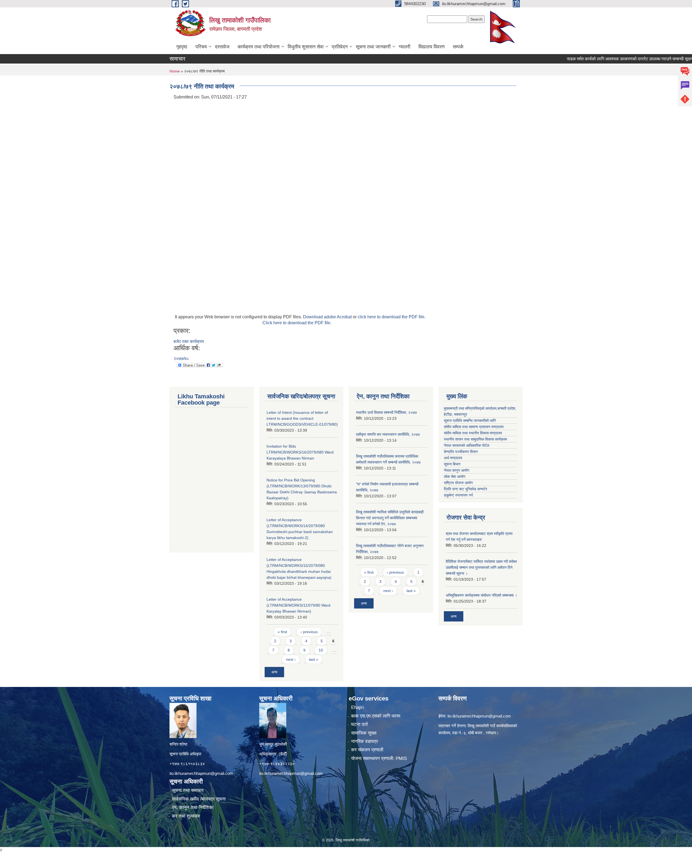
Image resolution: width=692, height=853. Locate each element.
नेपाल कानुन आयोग (456, 470)
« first (282, 632)
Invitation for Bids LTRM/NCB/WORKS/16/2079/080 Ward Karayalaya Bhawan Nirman (300, 452)
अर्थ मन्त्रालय (453, 458)
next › (291, 659)
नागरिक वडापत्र (364, 741)
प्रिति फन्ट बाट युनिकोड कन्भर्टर (465, 489)
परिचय (201, 46)
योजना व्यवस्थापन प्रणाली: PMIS (379, 758)
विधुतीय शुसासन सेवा (306, 46)
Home (174, 71)
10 (321, 650)
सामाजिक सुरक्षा (364, 733)
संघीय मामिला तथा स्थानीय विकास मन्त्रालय (473, 433)
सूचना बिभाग (452, 464)
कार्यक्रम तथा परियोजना (259, 46)
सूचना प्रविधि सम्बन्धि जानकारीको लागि (470, 420)
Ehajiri (357, 707)
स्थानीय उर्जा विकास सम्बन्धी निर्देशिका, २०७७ (386, 412)
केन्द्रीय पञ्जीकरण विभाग (461, 451)
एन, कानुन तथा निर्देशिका (193, 807)
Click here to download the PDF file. (296, 322)
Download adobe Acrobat (328, 317)
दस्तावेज (222, 46)
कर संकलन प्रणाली (367, 749)
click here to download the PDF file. (391, 317)
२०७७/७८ (181, 358)
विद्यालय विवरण (431, 46)
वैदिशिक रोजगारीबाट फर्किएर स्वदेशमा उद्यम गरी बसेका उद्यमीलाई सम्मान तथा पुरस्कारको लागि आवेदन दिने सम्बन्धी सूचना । (481, 567)
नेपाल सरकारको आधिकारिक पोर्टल (466, 445)
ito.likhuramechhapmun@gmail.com (201, 773)
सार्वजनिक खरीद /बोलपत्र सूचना (199, 799)
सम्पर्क (458, 46)
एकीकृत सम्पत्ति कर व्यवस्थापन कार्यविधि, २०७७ (388, 434)
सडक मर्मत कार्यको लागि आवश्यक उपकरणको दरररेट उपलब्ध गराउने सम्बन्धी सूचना (605, 59)
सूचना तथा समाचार (188, 790)
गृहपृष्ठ (181, 46)
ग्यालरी (404, 46)
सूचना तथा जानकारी (373, 46)
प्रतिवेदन (340, 46)
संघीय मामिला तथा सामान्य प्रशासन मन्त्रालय (474, 427)
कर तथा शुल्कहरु (186, 816)
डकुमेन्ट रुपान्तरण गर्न (458, 495)
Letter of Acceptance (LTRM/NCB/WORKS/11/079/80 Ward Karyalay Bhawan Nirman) (298, 605)
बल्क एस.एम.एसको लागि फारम (375, 716)
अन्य (274, 672)
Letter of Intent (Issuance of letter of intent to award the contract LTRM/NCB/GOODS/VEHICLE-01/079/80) (302, 418)
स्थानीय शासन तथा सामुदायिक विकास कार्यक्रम (475, 439)
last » (313, 659)
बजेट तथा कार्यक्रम (189, 341)
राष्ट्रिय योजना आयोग (458, 483)
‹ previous (309, 632)
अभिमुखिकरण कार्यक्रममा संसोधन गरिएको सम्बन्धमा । (481, 595)
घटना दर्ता (359, 724)
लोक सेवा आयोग (454, 476)
